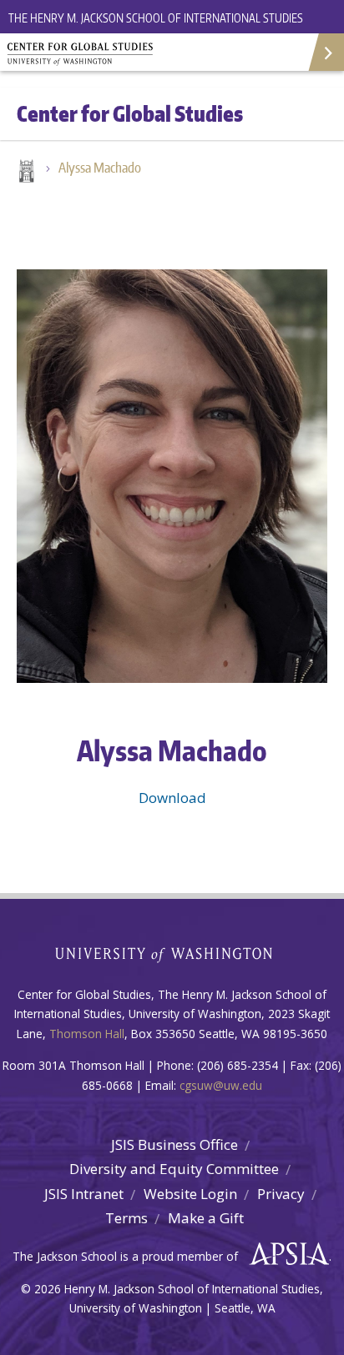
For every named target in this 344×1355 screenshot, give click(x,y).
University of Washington (172, 953)
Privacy (281, 1193)
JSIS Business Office (174, 1144)
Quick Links (325, 52)
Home (25, 172)
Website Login (190, 1193)
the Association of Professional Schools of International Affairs (285, 1254)
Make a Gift (206, 1217)
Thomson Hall (86, 1033)
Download (172, 797)
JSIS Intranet (84, 1193)
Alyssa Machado (99, 167)
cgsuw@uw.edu (221, 1085)
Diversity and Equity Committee (174, 1168)
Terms (126, 1217)
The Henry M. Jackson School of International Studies (155, 18)
